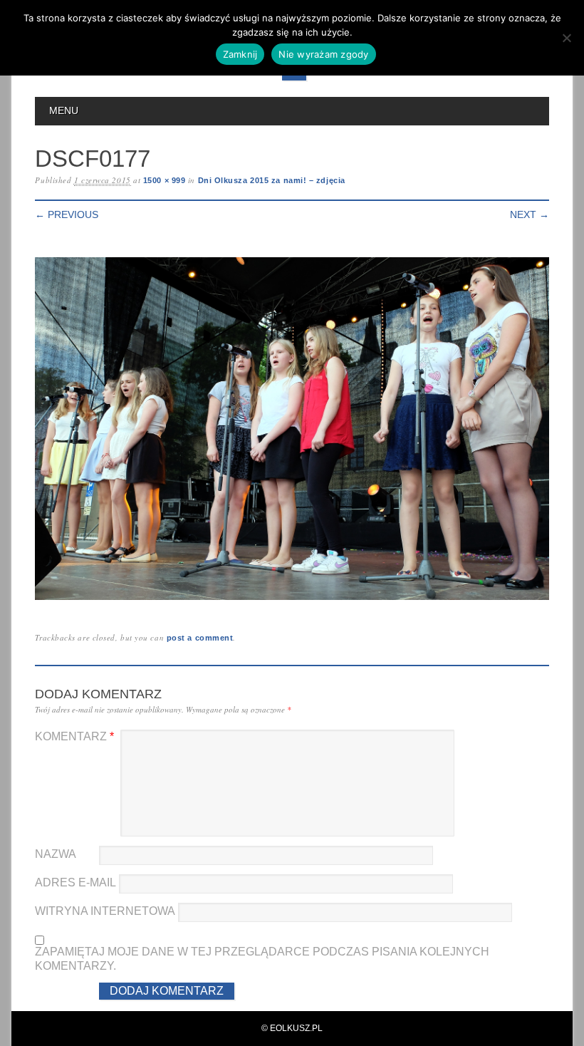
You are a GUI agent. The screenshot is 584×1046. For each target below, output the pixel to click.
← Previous (66, 214)
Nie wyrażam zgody (323, 54)
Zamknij (240, 54)
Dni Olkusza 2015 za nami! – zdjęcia (271, 180)
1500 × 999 (164, 180)
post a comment (200, 637)
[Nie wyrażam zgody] (566, 38)
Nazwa (55, 854)
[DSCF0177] (291, 600)
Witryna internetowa (105, 911)
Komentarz (74, 736)
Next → (529, 214)
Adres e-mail (75, 882)
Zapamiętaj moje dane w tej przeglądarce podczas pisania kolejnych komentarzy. (262, 959)
